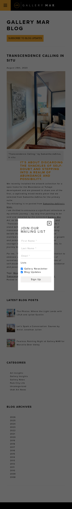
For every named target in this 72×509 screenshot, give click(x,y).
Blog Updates (32, 272)
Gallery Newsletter (36, 268)
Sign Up (36, 279)
